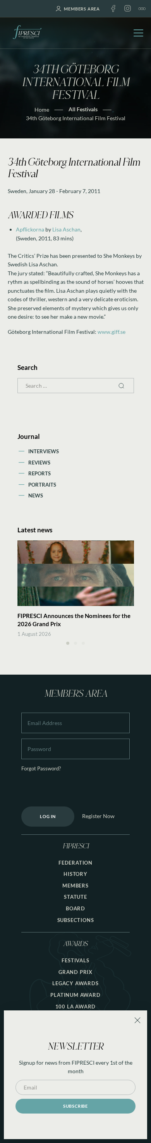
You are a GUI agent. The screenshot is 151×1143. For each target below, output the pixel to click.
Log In (48, 816)
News (35, 495)
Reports (39, 473)
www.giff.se (111, 331)
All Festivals (83, 109)
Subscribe (75, 1105)
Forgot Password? (41, 769)
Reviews (39, 462)
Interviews (43, 451)
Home (41, 109)
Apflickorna (30, 229)
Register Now (98, 816)
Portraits (42, 485)
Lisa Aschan (66, 229)
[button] (67, 643)
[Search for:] (75, 385)
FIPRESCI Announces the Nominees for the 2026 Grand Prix (73, 619)
